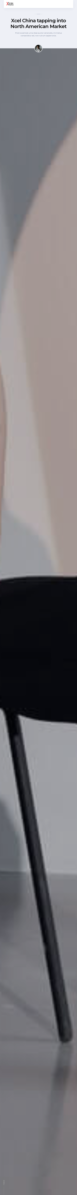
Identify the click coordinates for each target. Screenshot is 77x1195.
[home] (9, 4)
